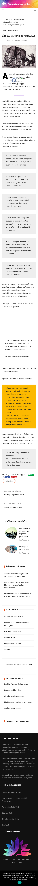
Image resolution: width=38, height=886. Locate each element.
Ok (19, 883)
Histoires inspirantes (10, 31)
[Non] (35, 878)
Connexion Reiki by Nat (19, 4)
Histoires (9, 481)
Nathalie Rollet (21, 40)
